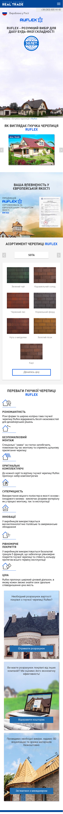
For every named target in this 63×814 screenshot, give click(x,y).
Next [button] (61, 150)
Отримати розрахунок (31, 649)
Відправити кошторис (31, 720)
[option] (31, 149)
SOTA (31, 255)
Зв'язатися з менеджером (31, 791)
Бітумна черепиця (20, 118)
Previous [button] (4, 255)
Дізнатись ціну (31, 372)
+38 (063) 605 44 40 (51, 10)
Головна (6, 118)
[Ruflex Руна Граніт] (31, 149)
